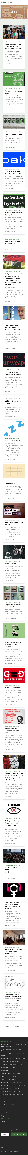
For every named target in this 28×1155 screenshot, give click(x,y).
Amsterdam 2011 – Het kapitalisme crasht (13, 1085)
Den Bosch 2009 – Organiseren (10, 1091)
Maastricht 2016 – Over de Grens (10, 1073)
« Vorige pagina (7, 1025)
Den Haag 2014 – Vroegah (9, 1079)
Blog (2, 1116)
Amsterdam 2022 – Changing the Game (13, 1058)
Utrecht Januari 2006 (7, 1105)
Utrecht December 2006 (8, 1102)
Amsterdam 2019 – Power (8, 1067)
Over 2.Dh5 (4, 1113)
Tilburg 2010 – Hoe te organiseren (11, 1088)
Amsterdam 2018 (6, 1070)
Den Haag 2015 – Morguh (8, 1076)
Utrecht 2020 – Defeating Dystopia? (11, 1064)
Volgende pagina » (17, 1025)
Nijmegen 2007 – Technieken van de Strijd (13, 1099)
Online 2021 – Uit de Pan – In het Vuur (12, 1061)
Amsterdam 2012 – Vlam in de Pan (11, 1082)
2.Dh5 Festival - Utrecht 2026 (12, 41)
